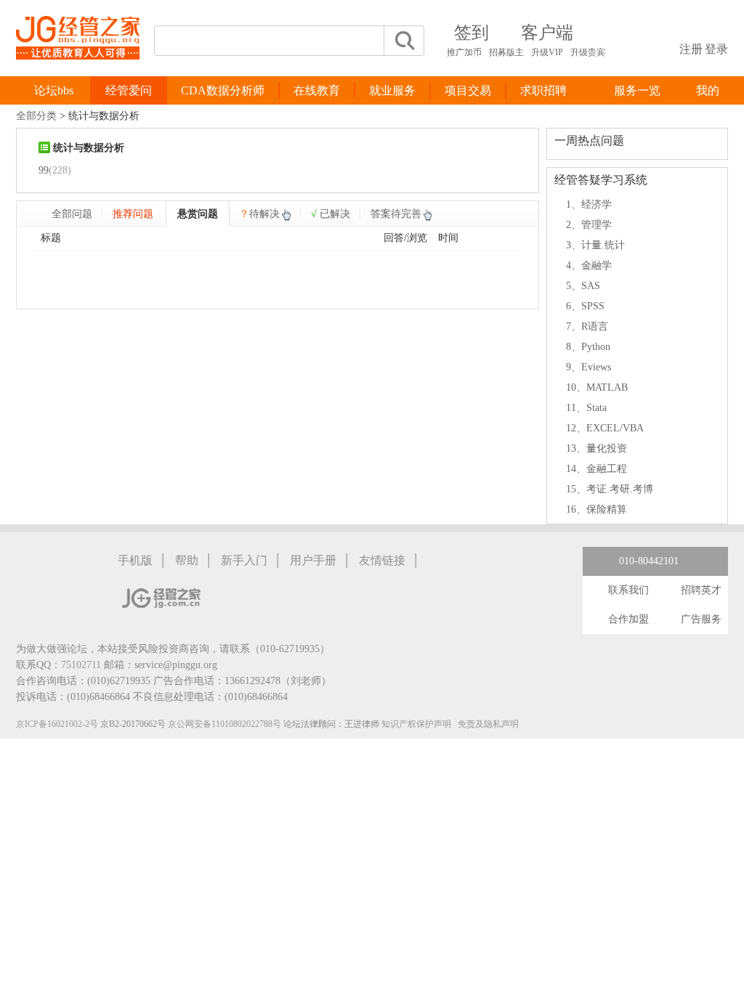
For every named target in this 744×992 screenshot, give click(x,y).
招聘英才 (701, 590)
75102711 (81, 664)
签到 (471, 32)
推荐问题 (133, 213)
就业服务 (392, 90)
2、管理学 (589, 224)
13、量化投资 (596, 448)
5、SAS (583, 285)
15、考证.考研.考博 (609, 489)
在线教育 (317, 90)
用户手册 (313, 560)
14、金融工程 (596, 468)
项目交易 (468, 90)
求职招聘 (543, 90)
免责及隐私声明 (488, 724)
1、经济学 (589, 204)
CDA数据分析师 (222, 90)
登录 (716, 49)
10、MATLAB (597, 387)
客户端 (547, 32)
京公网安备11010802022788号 (224, 724)
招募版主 (506, 52)
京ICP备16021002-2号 (57, 724)
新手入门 (244, 560)
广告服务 (701, 619)
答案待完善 (396, 213)
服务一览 (637, 90)
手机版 (135, 560)
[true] (404, 40)
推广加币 (464, 52)
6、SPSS (585, 306)
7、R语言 (587, 326)
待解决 (259, 213)
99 (44, 170)
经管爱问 (128, 90)
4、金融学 (589, 265)
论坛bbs (53, 90)
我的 (707, 90)
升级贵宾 (587, 52)
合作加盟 (628, 619)
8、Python (588, 346)
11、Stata (586, 407)
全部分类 (36, 115)
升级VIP (547, 52)
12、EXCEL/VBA (605, 428)
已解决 (330, 213)
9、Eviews (588, 367)
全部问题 (72, 213)
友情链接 (382, 560)
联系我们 (628, 590)
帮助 (186, 560)
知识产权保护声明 (416, 724)
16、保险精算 (596, 509)
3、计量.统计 (595, 245)
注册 (691, 49)
